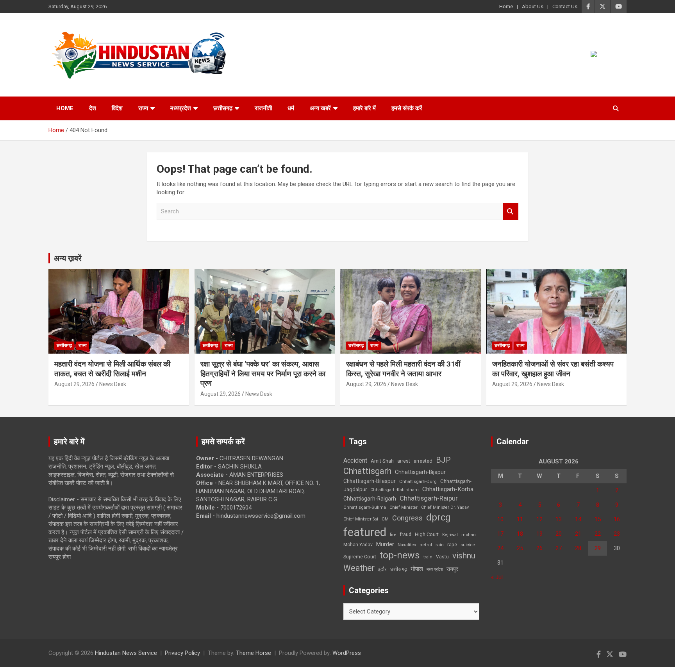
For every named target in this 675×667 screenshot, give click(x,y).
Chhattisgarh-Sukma (364, 507)
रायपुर (452, 569)
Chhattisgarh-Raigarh (369, 498)
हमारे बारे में (364, 108)
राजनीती (263, 108)
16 (617, 519)
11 (520, 519)
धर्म (291, 108)
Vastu (442, 557)
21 (578, 533)
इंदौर (382, 569)
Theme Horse (253, 652)
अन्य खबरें (320, 108)
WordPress (346, 652)
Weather (359, 568)
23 (617, 533)
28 (578, 548)
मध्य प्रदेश (435, 569)
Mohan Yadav (358, 544)
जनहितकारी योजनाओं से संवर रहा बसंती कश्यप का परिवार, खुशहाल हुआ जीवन (553, 368)
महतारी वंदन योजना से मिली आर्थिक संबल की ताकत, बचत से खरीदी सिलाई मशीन (112, 368)
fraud (405, 534)
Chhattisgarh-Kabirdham (394, 489)
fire (393, 534)
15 (598, 519)
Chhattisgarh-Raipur (429, 498)
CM (385, 519)
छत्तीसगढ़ (222, 108)
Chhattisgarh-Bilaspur (369, 481)
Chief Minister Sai (360, 519)
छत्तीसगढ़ (398, 569)
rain (440, 544)
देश (92, 108)
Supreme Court (359, 557)
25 (520, 548)
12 (539, 519)
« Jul (497, 577)
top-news (400, 555)
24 (500, 548)
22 (598, 533)
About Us (532, 6)
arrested (423, 461)
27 (558, 548)
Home (506, 6)
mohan (468, 534)
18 (520, 533)
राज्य (143, 108)
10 (500, 519)
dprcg (438, 517)
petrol (426, 544)
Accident (355, 460)
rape (452, 544)
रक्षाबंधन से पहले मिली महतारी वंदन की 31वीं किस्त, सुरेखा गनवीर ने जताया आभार (403, 368)
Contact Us (564, 6)
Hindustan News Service (126, 652)
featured (364, 532)
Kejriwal (450, 534)
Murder (385, 544)
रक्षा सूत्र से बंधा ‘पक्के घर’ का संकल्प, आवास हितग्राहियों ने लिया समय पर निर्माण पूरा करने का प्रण (262, 373)
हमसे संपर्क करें (406, 108)
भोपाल (417, 568)
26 (539, 548)
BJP (443, 460)
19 (539, 533)
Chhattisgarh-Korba (447, 489)
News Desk (112, 384)
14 (578, 519)
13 (558, 519)
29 (598, 548)
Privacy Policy (182, 652)
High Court (427, 534)
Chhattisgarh (367, 471)
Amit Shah (382, 461)
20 (558, 533)
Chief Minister (403, 507)
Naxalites (407, 544)
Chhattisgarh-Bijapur (420, 472)
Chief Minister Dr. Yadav (445, 507)
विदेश (117, 108)
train (427, 557)
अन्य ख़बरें (68, 258)
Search (510, 211)
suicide (468, 544)
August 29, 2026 (74, 384)
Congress (407, 518)
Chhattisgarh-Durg (418, 481)
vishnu (463, 555)
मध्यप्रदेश (180, 108)
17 (500, 533)
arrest (403, 461)
